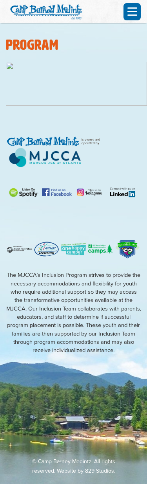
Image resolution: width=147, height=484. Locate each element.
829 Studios (99, 471)
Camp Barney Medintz (49, 10)
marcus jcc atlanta (45, 157)
